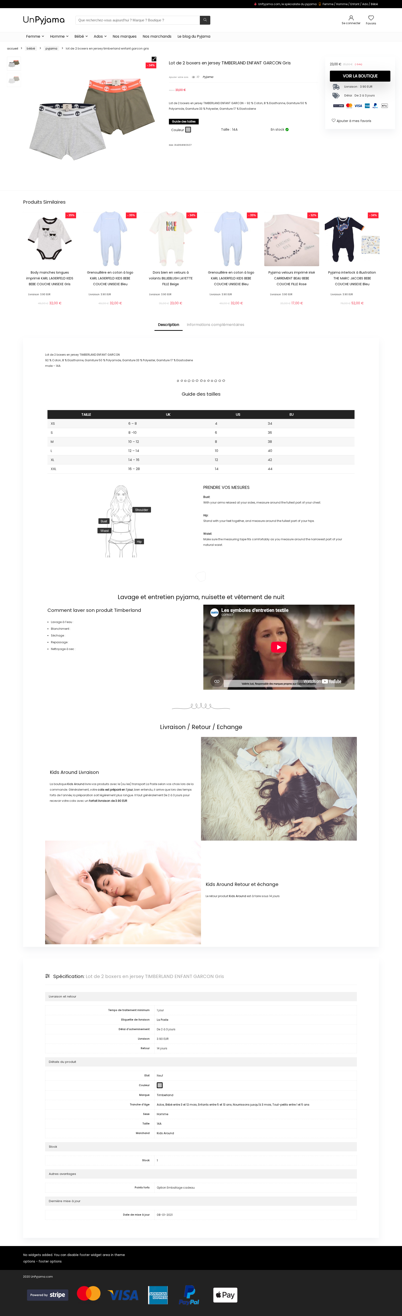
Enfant (354, 4)
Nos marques (125, 36)
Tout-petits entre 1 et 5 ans (290, 1105)
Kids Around (63, 772)
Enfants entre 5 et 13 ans (215, 1105)
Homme (342, 4)
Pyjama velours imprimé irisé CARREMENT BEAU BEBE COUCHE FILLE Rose (291, 278)
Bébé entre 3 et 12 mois (181, 1105)
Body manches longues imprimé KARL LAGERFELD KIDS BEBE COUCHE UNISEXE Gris (49, 278)
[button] (154, 59)
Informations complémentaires (215, 324)
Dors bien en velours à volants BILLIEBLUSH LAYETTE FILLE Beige (171, 278)
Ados (98, 36)
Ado (365, 4)
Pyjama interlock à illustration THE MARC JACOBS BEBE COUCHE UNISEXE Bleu (352, 278)
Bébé (374, 4)
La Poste (162, 1020)
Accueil (12, 48)
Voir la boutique (360, 76)
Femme (328, 4)
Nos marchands (157, 36)
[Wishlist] (371, 18)
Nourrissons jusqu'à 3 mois (252, 1105)
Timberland (127, 610)
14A (159, 1124)
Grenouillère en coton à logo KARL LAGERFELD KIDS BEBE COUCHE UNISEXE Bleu (110, 278)
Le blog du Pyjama (194, 36)
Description (168, 324)
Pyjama (51, 48)
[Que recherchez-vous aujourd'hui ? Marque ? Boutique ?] (205, 20)
